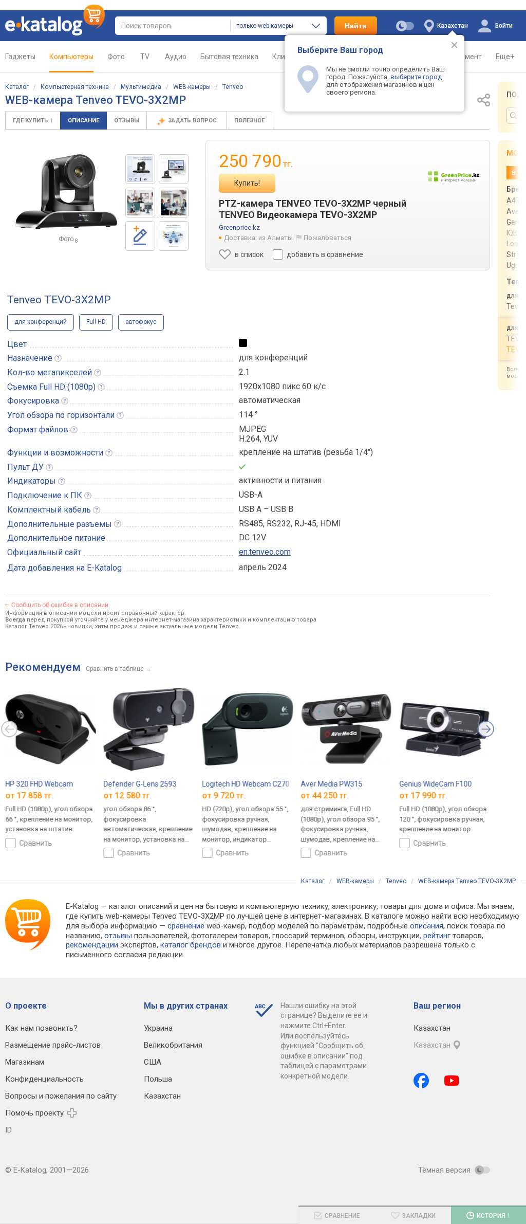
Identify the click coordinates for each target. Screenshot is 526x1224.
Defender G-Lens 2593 (140, 784)
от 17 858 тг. (29, 795)
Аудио (175, 56)
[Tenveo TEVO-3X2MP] (140, 169)
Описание (83, 120)
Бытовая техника (229, 56)
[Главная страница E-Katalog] (55, 25)
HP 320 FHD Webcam (39, 784)
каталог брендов (190, 944)
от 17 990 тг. (423, 795)
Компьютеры (71, 56)
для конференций (40, 321)
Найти (356, 26)
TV (145, 56)
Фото (116, 56)
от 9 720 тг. (224, 795)
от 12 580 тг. (128, 795)
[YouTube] (451, 1080)
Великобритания (173, 1045)
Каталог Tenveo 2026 (34, 626)
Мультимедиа (141, 86)
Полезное (249, 120)
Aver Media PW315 (331, 784)
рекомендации (92, 944)
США (152, 1062)
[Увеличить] (66, 192)
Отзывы (126, 120)
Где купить (33, 120)
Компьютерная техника (75, 86)
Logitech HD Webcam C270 (246, 784)
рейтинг (436, 935)
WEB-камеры (192, 86)
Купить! (247, 183)
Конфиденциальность (44, 1079)
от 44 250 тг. (324, 795)
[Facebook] (421, 1080)
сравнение (185, 925)
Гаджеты (20, 56)
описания (426, 925)
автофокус (141, 321)
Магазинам (24, 1062)
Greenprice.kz (239, 227)
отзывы (118, 935)
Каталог (17, 86)
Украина (158, 1028)
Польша (158, 1079)
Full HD (96, 321)
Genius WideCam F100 (435, 784)
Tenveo (232, 86)
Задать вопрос (193, 120)
